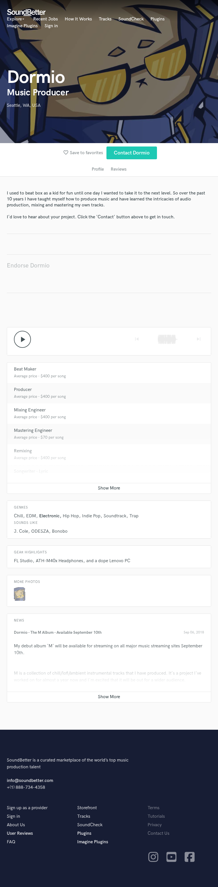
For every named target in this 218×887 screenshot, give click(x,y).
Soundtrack (115, 516)
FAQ (11, 842)
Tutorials (156, 816)
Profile (98, 169)
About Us (16, 825)
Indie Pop (91, 516)
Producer (23, 389)
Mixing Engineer (30, 410)
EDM (31, 516)
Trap (134, 516)
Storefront (87, 808)
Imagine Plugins (22, 26)
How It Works (78, 19)
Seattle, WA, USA (24, 105)
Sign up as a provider (27, 808)
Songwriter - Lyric (31, 471)
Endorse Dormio (28, 265)
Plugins (157, 19)
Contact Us (158, 833)
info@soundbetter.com (30, 780)
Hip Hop (71, 516)
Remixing (23, 451)
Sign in (51, 26)
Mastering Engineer (33, 430)
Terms (154, 808)
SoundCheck (131, 19)
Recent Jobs (45, 19)
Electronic (49, 516)
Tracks (105, 19)
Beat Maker (25, 369)
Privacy (155, 825)
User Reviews (20, 833)
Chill (18, 516)
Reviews (119, 169)
